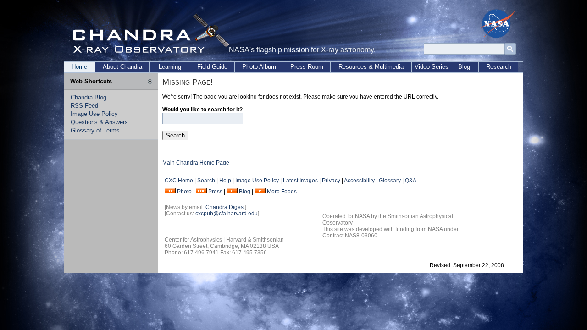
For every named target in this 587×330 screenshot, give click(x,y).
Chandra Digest (225, 207)
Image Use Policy (94, 113)
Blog (464, 66)
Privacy (331, 180)
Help (225, 180)
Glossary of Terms (95, 130)
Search (206, 180)
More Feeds (282, 191)
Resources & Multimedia (371, 66)
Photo (184, 191)
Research (498, 66)
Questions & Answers (99, 122)
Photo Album (259, 66)
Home (79, 66)
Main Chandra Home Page (195, 163)
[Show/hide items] (150, 82)
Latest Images (300, 180)
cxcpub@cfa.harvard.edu (226, 213)
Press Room (306, 66)
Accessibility (359, 180)
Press (215, 191)
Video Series (432, 66)
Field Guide (212, 66)
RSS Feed (84, 105)
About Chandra (122, 66)
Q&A (410, 180)
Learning (170, 66)
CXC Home (179, 180)
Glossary (390, 180)
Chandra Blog (88, 97)
